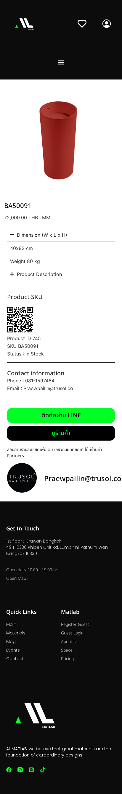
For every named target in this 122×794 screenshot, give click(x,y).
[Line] (31, 769)
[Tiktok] (42, 769)
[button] (61, 62)
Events (13, 650)
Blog (11, 641)
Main (11, 624)
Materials (15, 633)
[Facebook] (9, 769)
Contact (15, 659)
